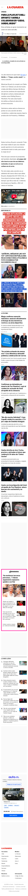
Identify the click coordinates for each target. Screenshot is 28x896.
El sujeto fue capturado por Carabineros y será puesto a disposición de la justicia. (13, 394)
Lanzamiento (11, 206)
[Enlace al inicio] (14, 572)
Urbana (3, 12)
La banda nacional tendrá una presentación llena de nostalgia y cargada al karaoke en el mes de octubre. (13, 461)
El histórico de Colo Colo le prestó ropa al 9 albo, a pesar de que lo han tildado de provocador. (13, 360)
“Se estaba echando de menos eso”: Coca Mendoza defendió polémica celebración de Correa (13, 353)
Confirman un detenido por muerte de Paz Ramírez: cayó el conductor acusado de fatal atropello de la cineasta (13, 387)
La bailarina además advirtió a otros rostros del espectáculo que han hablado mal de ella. (13, 426)
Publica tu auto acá (14, 784)
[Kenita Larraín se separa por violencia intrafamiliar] (21, 625)
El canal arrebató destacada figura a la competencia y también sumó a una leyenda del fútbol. (12, 327)
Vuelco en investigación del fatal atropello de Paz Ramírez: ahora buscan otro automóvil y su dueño (14, 488)
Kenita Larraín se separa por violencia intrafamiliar (9, 625)
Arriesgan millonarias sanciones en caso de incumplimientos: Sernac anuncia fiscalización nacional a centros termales (10, 664)
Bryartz (23, 75)
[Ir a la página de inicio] (15, 7)
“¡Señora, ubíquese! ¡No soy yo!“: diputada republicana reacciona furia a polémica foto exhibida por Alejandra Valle (14, 258)
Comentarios (13, 57)
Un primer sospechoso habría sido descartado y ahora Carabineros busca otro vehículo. (12, 496)
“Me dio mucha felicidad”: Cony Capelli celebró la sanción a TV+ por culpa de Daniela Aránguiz (13, 419)
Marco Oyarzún (11, 34)
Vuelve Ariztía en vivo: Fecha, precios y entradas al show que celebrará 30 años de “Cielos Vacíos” (13, 453)
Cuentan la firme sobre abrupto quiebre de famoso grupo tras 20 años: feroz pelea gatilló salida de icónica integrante (10, 674)
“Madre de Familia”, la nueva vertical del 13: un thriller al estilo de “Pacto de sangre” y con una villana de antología (9, 604)
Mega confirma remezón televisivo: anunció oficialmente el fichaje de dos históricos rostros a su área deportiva (13, 320)
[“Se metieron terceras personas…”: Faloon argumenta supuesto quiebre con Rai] (14, 590)
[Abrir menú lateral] (2, 7)
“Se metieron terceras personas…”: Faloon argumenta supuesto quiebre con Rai (11, 579)
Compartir (5, 57)
